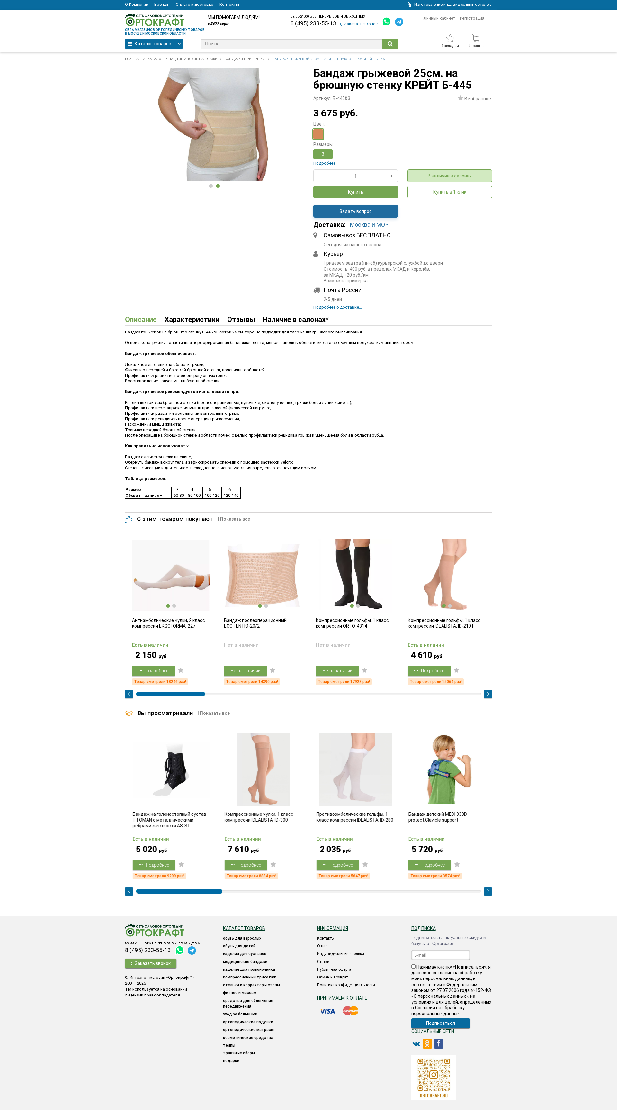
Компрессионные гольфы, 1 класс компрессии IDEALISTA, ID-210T (444, 623)
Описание (141, 319)
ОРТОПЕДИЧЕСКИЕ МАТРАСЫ (248, 1029)
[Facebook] (438, 1044)
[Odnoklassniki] (427, 1044)
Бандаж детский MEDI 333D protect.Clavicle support (437, 817)
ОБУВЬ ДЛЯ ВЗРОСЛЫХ (242, 938)
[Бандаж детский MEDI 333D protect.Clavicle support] (447, 770)
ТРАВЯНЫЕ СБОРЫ (239, 1053)
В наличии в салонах (450, 175)
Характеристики (192, 319)
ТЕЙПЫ (229, 1045)
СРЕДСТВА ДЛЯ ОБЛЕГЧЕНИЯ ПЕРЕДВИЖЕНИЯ (248, 1003)
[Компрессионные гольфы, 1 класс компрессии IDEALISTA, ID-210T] (447, 576)
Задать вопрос (355, 211)
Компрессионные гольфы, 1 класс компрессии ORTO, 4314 (352, 623)
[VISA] (327, 1011)
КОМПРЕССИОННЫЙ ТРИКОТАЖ (249, 977)
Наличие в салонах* (296, 319)
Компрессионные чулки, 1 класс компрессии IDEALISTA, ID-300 (258, 817)
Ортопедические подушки (248, 1022)
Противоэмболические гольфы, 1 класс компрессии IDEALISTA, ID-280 (354, 817)
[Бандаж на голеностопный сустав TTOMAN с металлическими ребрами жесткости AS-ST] (171, 770)
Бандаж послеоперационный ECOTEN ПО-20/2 (255, 623)
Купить (355, 192)
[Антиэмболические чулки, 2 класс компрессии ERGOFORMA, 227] (171, 576)
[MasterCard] (350, 1011)
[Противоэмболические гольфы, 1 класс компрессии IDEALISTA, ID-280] (355, 770)
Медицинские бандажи (245, 962)
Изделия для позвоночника (249, 969)
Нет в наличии (245, 670)
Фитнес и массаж (239, 992)
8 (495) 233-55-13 (313, 23)
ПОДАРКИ (231, 1061)
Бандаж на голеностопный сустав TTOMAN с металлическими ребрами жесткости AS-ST (169, 820)
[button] (371, 224)
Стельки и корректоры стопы (251, 985)
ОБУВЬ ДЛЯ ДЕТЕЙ (239, 946)
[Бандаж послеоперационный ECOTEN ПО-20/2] (263, 576)
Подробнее (324, 163)
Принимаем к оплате (342, 998)
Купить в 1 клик (449, 192)
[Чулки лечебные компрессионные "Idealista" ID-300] (263, 770)
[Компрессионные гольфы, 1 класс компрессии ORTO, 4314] (355, 576)
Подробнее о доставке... (337, 307)
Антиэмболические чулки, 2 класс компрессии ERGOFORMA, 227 (168, 623)
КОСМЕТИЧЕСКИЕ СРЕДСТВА (248, 1037)
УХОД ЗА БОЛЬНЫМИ (240, 1014)
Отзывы (241, 319)
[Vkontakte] (416, 1044)
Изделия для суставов (244, 953)
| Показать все (234, 519)
